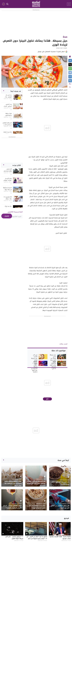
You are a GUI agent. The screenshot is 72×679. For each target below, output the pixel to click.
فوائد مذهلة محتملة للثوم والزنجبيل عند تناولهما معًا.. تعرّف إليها (8, 114)
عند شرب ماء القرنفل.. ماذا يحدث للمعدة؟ (8, 96)
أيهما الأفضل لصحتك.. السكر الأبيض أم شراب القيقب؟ (12, 507)
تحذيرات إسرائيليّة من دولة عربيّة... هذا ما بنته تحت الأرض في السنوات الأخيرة (7, 189)
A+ (70, 84)
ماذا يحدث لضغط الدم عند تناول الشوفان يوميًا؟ (8, 133)
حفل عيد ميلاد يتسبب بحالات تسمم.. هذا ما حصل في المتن (8, 207)
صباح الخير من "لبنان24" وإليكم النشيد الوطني (8, 179)
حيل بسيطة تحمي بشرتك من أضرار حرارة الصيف (53, 358)
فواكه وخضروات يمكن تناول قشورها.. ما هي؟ (53, 365)
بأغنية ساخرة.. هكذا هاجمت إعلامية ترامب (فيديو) (60, 538)
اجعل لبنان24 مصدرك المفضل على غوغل (51, 51)
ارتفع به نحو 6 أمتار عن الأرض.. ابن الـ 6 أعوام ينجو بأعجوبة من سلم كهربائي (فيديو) (37, 539)
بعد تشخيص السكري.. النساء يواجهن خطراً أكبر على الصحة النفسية (7, 105)
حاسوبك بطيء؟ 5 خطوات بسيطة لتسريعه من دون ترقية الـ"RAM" (34, 367)
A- (70, 87)
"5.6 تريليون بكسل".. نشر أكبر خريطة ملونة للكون (14, 538)
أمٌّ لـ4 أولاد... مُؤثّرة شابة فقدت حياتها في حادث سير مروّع (7, 170)
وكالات (61, 344)
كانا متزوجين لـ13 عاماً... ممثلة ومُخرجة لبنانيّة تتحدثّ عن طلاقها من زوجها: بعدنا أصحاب (7, 198)
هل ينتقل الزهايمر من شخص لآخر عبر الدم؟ (7, 124)
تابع (47, 399)
